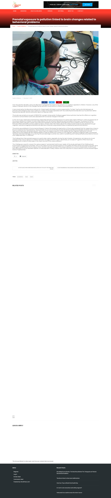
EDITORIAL (61, 11)
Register (16, 471)
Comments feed (18, 479)
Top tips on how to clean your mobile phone (68, 478)
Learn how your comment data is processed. (42, 461)
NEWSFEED (23, 11)
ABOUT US (70, 11)
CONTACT (80, 11)
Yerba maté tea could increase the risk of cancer (69, 492)
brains (31, 176)
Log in (15, 474)
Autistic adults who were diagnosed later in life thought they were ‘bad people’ (36, 168)
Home (14, 11)
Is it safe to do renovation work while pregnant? (69, 487)
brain (26, 176)
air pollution (20, 176)
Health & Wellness (16, 98)
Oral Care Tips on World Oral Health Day (67, 483)
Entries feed (17, 477)
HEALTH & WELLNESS (36, 11)
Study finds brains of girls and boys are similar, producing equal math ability (76, 167)
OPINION (50, 11)
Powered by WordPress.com (22, 482)
